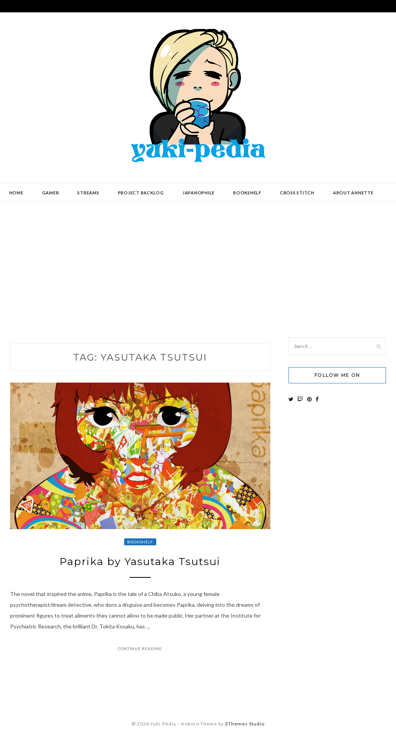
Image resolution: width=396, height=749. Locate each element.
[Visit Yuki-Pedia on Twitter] (291, 399)
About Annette (353, 192)
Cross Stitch (297, 192)
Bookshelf (247, 192)
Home (16, 192)
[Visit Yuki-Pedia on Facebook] (317, 399)
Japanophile (199, 192)
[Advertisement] (198, 264)
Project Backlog (141, 192)
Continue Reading (140, 648)
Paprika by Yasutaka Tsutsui (140, 561)
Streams (88, 192)
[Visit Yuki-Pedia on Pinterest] (309, 399)
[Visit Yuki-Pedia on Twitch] (300, 399)
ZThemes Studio (245, 724)
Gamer (50, 192)
